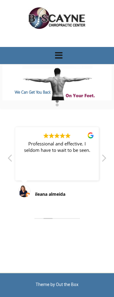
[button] (57, 55)
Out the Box (67, 284)
